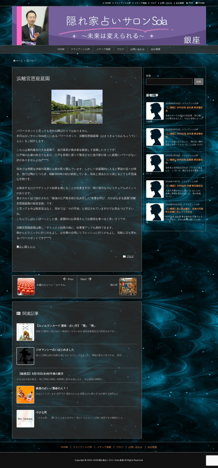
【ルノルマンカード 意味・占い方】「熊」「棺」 (66, 325)
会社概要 (180, 3)
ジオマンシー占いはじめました (55, 349)
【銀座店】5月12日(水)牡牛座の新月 (41, 373)
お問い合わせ (166, 3)
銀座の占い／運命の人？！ (52, 388)
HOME (108, 3)
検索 (148, 75)
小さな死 (41, 412)
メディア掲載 (140, 3)
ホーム (19, 60)
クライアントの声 (122, 3)
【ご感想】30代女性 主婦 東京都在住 (184, 185)
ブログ (153, 3)
